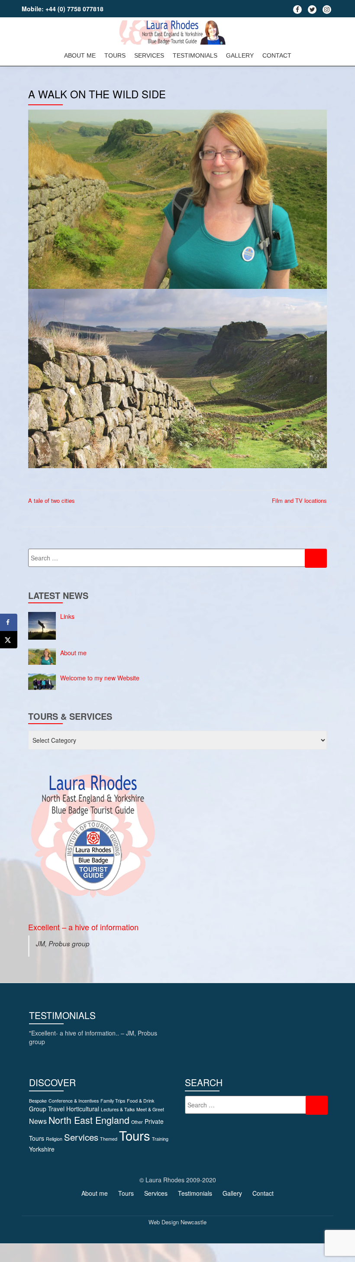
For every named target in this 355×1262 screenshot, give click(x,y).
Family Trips (112, 1100)
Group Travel (47, 1108)
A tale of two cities (51, 500)
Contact (276, 55)
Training (160, 1139)
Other (137, 1122)
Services (149, 55)
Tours (115, 55)
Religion (54, 1139)
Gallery (240, 55)
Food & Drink (140, 1100)
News (38, 1121)
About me (80, 55)
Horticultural (82, 1108)
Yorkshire (42, 1149)
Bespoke (38, 1100)
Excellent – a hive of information (83, 926)
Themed (108, 1139)
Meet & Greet (150, 1109)
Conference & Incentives (73, 1100)
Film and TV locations (299, 500)
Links (67, 616)
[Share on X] (8, 639)
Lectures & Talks (118, 1109)
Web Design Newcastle (177, 1222)
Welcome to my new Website (99, 677)
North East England (88, 1119)
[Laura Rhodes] (174, 32)
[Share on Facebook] (8, 622)
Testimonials (195, 55)
